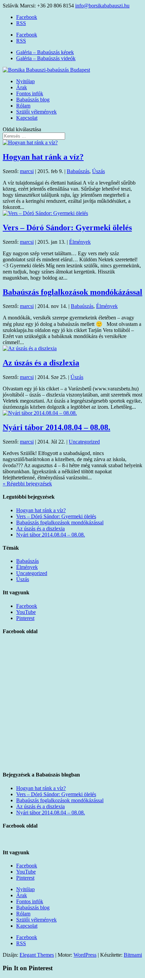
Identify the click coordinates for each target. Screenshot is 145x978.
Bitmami (133, 955)
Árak (21, 87)
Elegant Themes (37, 955)
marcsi (27, 171)
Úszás (98, 171)
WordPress (85, 955)
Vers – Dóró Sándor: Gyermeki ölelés (67, 227)
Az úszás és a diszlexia (41, 362)
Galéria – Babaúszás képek (45, 52)
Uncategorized (84, 442)
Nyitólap (25, 81)
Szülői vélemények (36, 112)
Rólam (23, 106)
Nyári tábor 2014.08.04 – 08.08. (56, 427)
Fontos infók (29, 93)
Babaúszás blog (33, 99)
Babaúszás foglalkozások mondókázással (72, 292)
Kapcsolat (26, 118)
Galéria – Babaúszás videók (46, 58)
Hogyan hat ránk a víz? (43, 156)
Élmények (80, 242)
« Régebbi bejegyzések (27, 483)
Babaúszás (78, 171)
